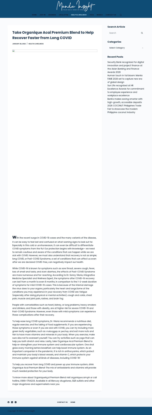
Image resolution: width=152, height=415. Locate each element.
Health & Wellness (79, 15)
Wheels (100, 15)
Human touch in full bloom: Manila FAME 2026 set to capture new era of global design (124, 79)
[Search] (121, 15)
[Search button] (142, 32)
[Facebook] (8, 402)
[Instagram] (16, 402)
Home (34, 15)
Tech (92, 15)
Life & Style (63, 15)
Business (52, 15)
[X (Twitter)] (12, 402)
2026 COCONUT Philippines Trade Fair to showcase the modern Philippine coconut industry (124, 109)
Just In (42, 15)
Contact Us (111, 15)
